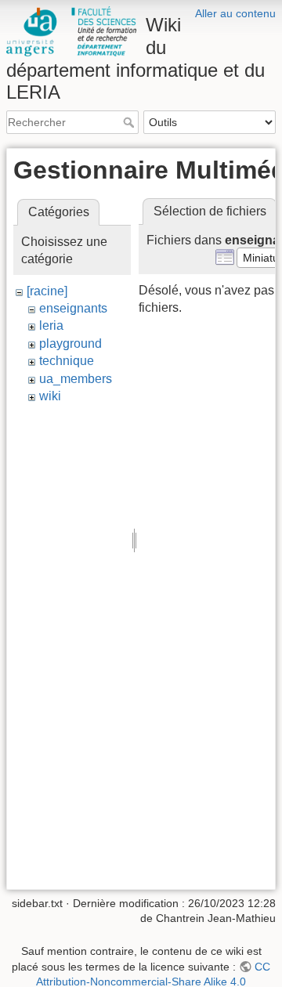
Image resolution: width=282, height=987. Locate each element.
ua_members (75, 378)
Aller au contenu (235, 13)
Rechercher (130, 122)
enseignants (73, 308)
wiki (50, 396)
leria (51, 325)
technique (66, 360)
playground (70, 343)
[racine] (47, 291)
